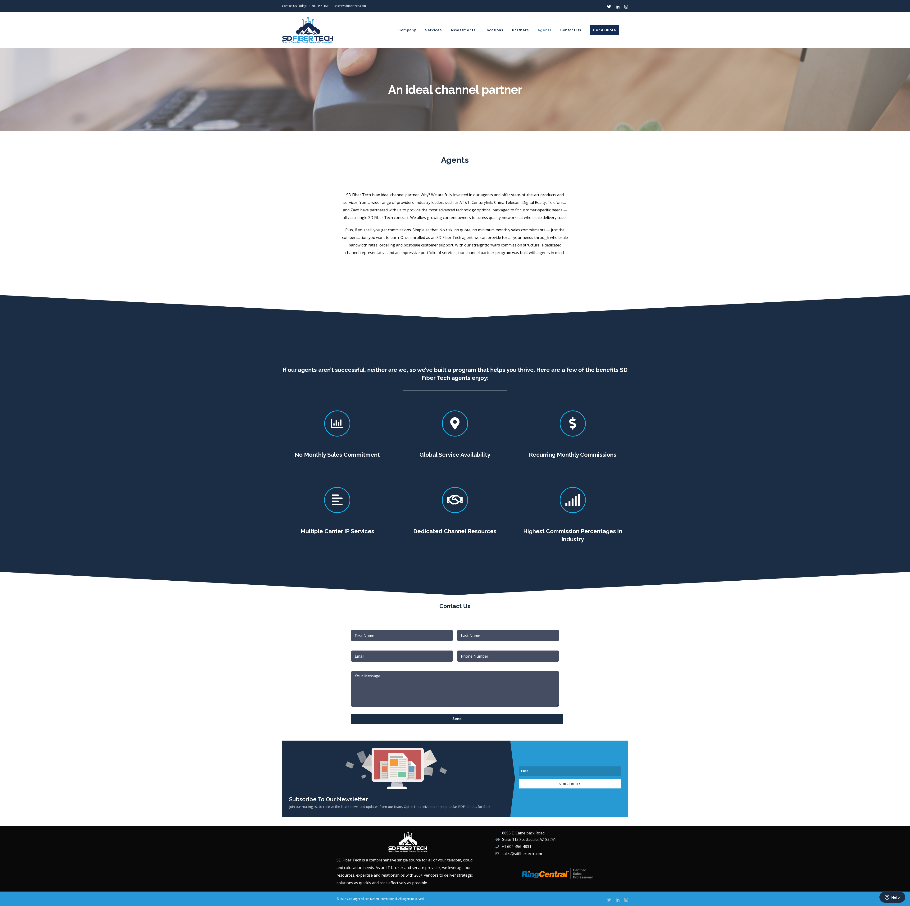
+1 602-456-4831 (318, 6)
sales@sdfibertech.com (350, 6)
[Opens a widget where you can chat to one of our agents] (892, 898)
